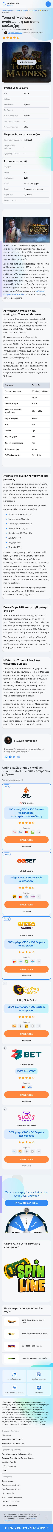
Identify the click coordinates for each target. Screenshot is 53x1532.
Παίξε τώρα (26, 840)
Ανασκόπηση (26, 846)
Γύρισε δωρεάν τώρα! (26, 1202)
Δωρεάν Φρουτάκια (29, 10)
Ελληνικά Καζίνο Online (11, 10)
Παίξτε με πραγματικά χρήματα (28, 1527)
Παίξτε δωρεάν (28, 62)
